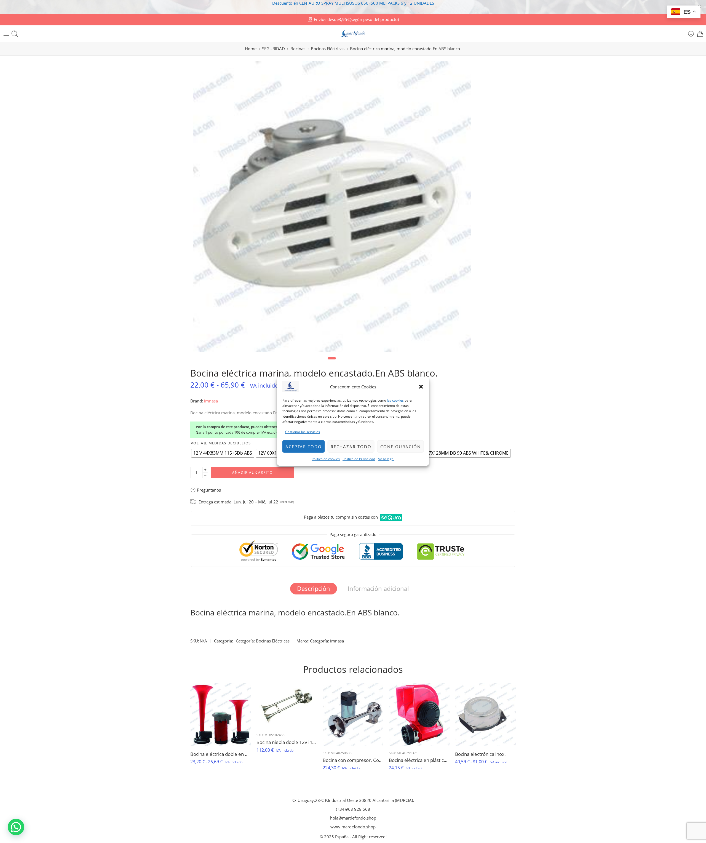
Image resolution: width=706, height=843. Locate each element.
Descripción (313, 589)
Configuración (400, 446)
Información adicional (378, 589)
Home (250, 48)
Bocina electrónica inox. (480, 754)
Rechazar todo (351, 446)
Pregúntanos (208, 490)
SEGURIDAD (273, 48)
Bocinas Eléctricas (327, 48)
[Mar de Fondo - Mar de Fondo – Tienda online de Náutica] (353, 33)
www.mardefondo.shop (353, 826)
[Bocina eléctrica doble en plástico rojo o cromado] (220, 714)
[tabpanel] (332, 207)
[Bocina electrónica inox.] (485, 714)
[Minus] (205, 475)
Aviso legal (386, 459)
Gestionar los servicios (302, 431)
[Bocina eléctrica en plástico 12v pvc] (419, 714)
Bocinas (297, 48)
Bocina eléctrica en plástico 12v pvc (419, 760)
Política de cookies (326, 459)
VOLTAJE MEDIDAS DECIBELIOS (221, 443)
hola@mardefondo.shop (353, 818)
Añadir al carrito (252, 472)
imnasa (211, 401)
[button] (421, 387)
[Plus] (205, 470)
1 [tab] (332, 362)
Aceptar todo (303, 446)
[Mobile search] (14, 33)
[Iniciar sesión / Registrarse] (691, 33)
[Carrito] (700, 33)
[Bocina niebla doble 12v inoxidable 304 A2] (286, 706)
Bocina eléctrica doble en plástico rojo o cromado (220, 754)
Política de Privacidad (359, 459)
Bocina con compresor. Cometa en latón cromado (353, 760)
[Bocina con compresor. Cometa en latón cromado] (353, 714)
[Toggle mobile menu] (6, 33)
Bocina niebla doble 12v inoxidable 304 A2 (286, 742)
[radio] (222, 453)
